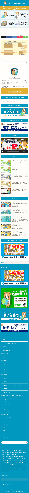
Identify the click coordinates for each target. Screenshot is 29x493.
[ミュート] (24, 151)
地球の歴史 (7, 401)
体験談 (25, 452)
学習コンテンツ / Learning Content (12, 395)
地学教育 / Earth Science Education (12, 385)
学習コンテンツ (4, 464)
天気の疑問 (7, 422)
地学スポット (6, 353)
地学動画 (5, 360)
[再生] (2, 151)
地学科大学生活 (6, 392)
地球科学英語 (7, 404)
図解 (13, 454)
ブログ (4, 346)
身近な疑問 (5, 414)
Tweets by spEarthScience (8, 101)
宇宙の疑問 (7, 424)
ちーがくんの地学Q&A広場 (9, 343)
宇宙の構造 (7, 408)
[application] (14, 145)
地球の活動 (7, 403)
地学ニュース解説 (9, 419)
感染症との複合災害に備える (11, 434)
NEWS (4, 340)
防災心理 (6, 437)
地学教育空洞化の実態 (10, 458)
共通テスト (7, 377)
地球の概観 (4, 460)
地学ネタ (5, 357)
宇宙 (5, 368)
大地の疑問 (7, 421)
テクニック (7, 398)
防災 (4, 431)
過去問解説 (7, 411)
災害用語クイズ (8, 436)
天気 (5, 366)
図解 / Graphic (6, 350)
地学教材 (5, 382)
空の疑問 (6, 427)
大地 (5, 364)
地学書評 (5, 388)
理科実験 (6, 409)
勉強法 (5, 378)
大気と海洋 (7, 406)
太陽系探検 (24, 462)
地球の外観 (7, 399)
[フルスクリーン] (26, 151)
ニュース (6, 363)
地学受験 (5, 374)
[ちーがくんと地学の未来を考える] (14, 4)
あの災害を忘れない (9, 432)
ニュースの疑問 (7, 417)
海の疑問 (6, 426)
